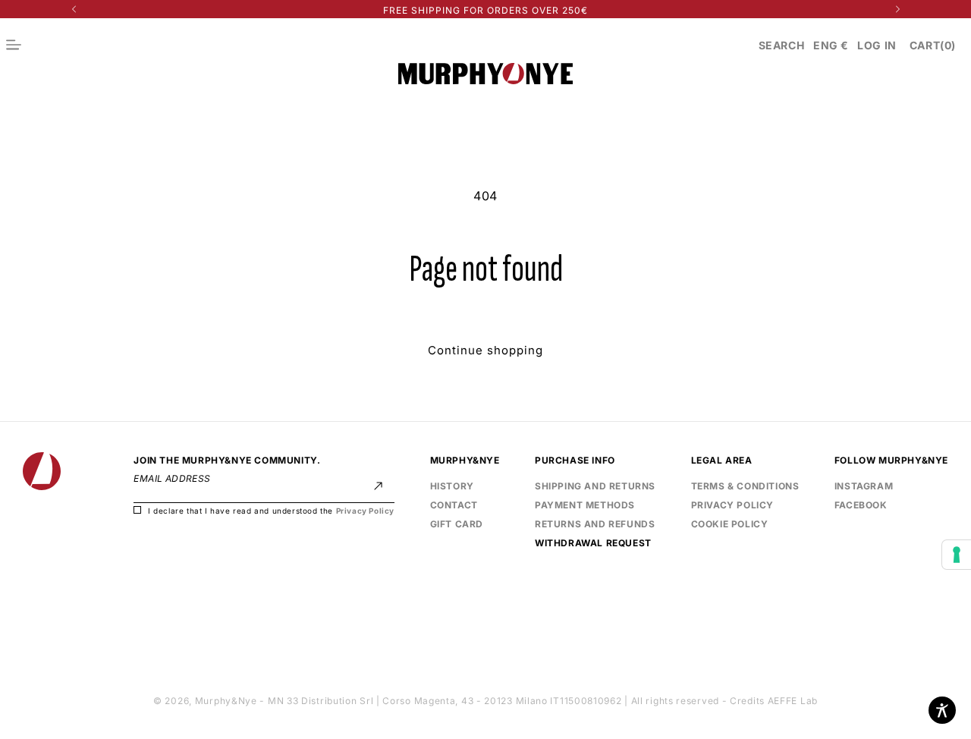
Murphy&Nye (226, 700)
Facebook (861, 503)
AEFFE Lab (793, 700)
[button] (782, 45)
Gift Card (456, 524)
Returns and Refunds (595, 524)
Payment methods (585, 505)
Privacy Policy (365, 511)
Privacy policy (732, 505)
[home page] (42, 471)
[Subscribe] (377, 486)
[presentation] (956, 554)
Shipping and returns (595, 486)
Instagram (863, 486)
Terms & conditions (745, 486)
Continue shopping (485, 350)
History (452, 486)
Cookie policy (729, 524)
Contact (454, 505)
